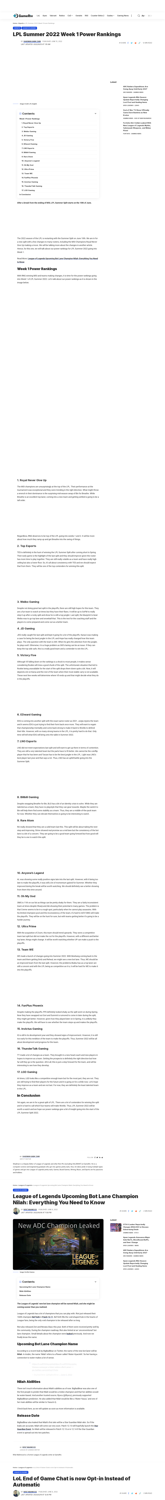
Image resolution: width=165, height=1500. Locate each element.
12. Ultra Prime (28, 169)
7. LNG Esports (28, 148)
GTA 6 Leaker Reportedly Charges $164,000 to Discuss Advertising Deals (135, 1227)
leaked (69, 1334)
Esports (17, 28)
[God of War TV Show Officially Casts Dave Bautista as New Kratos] (115, 113)
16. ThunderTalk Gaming (32, 186)
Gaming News (138, 92)
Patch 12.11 (47, 1317)
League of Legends (29, 28)
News (137, 1245)
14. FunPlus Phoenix (30, 178)
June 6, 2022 (66, 1375)
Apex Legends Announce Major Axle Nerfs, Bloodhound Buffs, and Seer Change (136, 1239)
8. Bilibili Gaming (29, 152)
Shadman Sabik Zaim (32, 41)
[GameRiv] (23, 15)
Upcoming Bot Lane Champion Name (34, 1287)
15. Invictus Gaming (30, 182)
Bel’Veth (36, 1317)
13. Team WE (27, 173)
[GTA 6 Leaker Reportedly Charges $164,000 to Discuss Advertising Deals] (115, 1227)
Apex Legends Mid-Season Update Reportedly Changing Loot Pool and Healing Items (135, 99)
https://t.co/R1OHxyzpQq (43, 1364)
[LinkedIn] (100, 1157)
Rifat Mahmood (30, 1209)
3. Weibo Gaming (29, 131)
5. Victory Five (28, 140)
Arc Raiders (127, 92)
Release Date (25, 1295)
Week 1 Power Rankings (29, 119)
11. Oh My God (27, 165)
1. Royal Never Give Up (31, 123)
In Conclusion (25, 194)
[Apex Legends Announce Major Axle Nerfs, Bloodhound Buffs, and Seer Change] (115, 1240)
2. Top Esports (28, 127)
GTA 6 (136, 1233)
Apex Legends (128, 105)
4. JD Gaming (27, 136)
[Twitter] (97, 1157)
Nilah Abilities (25, 1291)
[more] (131, 15)
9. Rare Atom (27, 157)
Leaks (137, 105)
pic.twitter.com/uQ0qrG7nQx (45, 1370)
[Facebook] (95, 1157)
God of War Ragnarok (142, 118)
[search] (139, 16)
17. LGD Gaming (28, 190)
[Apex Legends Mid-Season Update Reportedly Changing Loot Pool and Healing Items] (115, 100)
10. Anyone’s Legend (31, 161)
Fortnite (126, 134)
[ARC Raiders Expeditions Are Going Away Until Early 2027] (115, 89)
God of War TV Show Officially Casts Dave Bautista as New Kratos (136, 112)
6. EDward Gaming (29, 144)
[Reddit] (102, 1157)
